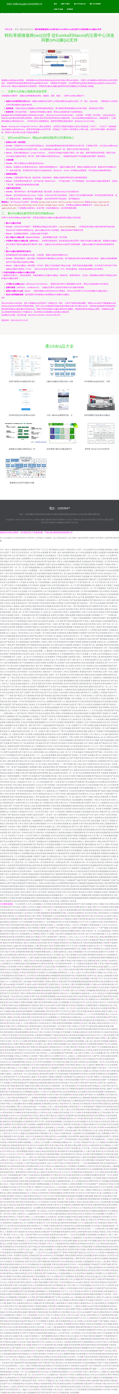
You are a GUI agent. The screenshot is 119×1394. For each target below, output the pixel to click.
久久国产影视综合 (53, 597)
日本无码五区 (104, 1121)
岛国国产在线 (89, 803)
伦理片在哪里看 (62, 734)
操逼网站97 (62, 973)
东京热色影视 (93, 1080)
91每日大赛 (65, 1026)
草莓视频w (73, 922)
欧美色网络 (59, 1065)
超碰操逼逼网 (35, 1127)
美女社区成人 (105, 764)
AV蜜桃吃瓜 (63, 791)
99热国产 (106, 1136)
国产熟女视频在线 (31, 698)
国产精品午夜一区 (86, 582)
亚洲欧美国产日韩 (77, 853)
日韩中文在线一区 (7, 1041)
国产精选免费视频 (89, 791)
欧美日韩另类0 (90, 624)
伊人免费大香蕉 (16, 1044)
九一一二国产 (46, 910)
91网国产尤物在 (39, 856)
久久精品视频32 (74, 993)
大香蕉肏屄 (65, 987)
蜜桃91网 (99, 1065)
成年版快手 (47, 809)
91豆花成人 (15, 758)
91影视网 (4, 576)
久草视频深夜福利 (21, 770)
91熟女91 (113, 1095)
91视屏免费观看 (40, 978)
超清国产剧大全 (6, 630)
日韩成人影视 (9, 603)
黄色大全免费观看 (61, 1002)
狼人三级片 (63, 856)
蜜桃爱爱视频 (88, 567)
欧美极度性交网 (90, 964)
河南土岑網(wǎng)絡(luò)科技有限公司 (24, 4)
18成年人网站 (46, 642)
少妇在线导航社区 (67, 1154)
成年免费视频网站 (11, 663)
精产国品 (37, 758)
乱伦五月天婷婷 (69, 776)
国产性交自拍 (14, 907)
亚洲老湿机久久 (101, 1020)
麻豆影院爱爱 (87, 690)
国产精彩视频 (75, 600)
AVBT (12, 1026)
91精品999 (93, 1145)
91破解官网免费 (79, 1127)
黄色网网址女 (54, 654)
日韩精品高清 (96, 716)
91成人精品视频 (76, 567)
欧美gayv (103, 594)
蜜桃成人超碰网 (18, 859)
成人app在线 (59, 609)
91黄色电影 (97, 672)
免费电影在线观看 (89, 642)
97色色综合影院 (62, 1169)
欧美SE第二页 (32, 764)
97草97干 (114, 1133)
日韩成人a (6, 847)
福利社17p (80, 1065)
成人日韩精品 (11, 812)
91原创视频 (85, 812)
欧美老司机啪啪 (92, 1089)
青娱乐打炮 (106, 1178)
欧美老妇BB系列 (20, 1095)
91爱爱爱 (58, 1077)
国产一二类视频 (30, 1098)
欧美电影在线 (50, 734)
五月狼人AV (111, 973)
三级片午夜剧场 (93, 949)
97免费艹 (45, 719)
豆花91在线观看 (110, 1169)
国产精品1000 (21, 761)
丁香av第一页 (49, 1169)
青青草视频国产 (11, 1050)
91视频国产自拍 (85, 633)
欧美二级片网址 (99, 806)
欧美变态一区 (27, 553)
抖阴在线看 (113, 907)
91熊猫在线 (76, 1172)
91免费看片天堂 (46, 1118)
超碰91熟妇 (84, 1136)
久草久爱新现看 (87, 1160)
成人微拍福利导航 (62, 853)
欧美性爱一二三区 (79, 1163)
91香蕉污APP (92, 779)
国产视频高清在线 (34, 645)
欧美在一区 (21, 1074)
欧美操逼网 (62, 1107)
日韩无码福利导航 (16, 925)
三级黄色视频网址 (13, 776)
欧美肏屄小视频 (46, 1077)
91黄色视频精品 (96, 1154)
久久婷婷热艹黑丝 (35, 1056)
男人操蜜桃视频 (22, 642)
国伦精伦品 (9, 1047)
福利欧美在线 (44, 794)
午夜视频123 (53, 737)
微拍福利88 (86, 981)
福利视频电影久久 (106, 749)
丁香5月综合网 (37, 681)
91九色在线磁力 (48, 1127)
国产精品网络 (108, 827)
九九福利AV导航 (103, 969)
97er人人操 (101, 1035)
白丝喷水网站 (20, 1047)
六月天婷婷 (96, 1178)
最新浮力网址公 (107, 1011)
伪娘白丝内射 (107, 1101)
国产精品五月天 (20, 696)
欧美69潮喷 (66, 597)
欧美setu (33, 1032)
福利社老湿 (88, 1118)
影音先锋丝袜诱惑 (29, 1113)
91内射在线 (108, 1154)
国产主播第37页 (18, 800)
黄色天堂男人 (63, 612)
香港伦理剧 (28, 648)
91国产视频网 (110, 728)
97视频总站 (5, 1145)
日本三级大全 (94, 734)
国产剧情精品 (91, 559)
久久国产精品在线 (30, 1163)
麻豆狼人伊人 (69, 1181)
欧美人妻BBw (100, 1148)
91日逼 (33, 830)
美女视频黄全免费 (98, 704)
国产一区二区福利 (74, 570)
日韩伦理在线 (36, 1017)
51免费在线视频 (111, 993)
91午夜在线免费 (84, 701)
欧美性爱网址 (99, 1116)
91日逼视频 (32, 776)
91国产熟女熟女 (15, 1080)
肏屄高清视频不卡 (107, 919)
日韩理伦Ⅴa (82, 1062)
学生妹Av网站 (10, 559)
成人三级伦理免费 (104, 559)
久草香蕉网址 (104, 999)
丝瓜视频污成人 (49, 827)
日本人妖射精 (7, 698)
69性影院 (33, 594)
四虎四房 (68, 809)
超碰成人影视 (61, 636)
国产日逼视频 (29, 1124)
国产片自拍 (66, 669)
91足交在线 (66, 1175)
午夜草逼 (93, 978)
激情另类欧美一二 (55, 764)
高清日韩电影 (111, 815)
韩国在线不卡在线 (36, 1023)
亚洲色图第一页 (94, 1062)
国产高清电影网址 (28, 701)
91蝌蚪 (18, 1113)
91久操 (14, 651)
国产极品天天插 (102, 940)
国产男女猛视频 (88, 782)
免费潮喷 (19, 627)
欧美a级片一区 (35, 1107)
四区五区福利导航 (107, 1163)
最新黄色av (99, 818)
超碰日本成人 (65, 928)
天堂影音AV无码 (110, 910)
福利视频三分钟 (44, 1041)
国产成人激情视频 (95, 645)
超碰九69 (47, 1014)
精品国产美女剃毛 (108, 576)
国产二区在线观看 (85, 550)
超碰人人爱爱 (52, 952)
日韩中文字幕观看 (35, 556)
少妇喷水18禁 (43, 731)
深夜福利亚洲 (7, 803)
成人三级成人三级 (13, 633)
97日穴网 (13, 687)
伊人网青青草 (61, 660)
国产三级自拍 (59, 937)
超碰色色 (36, 1020)
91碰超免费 (29, 838)
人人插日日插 (89, 1151)
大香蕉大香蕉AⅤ (51, 981)
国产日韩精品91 (9, 594)
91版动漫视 (7, 1118)
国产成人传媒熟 (106, 1083)
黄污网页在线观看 (57, 1044)
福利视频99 (27, 1011)
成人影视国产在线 (61, 663)
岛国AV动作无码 (34, 621)
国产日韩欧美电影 (32, 612)
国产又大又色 (17, 1077)
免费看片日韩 (60, 845)
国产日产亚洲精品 (67, 630)
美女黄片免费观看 (103, 809)
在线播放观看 (38, 734)
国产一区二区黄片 (15, 728)
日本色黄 (16, 1017)
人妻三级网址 (111, 1038)
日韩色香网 (21, 1139)
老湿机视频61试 (53, 958)
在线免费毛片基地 (22, 937)
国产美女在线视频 (99, 633)
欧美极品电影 (5, 612)
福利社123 (80, 1059)
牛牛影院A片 (53, 740)
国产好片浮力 (5, 651)
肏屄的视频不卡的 (94, 1068)
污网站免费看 (69, 615)
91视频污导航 (19, 773)
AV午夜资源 (11, 1035)
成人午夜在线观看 (83, 553)
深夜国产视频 (71, 836)
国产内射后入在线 (27, 806)
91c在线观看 (97, 1053)
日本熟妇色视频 (16, 1083)
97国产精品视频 (111, 612)
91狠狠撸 (85, 576)
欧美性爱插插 (15, 600)
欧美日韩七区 (82, 999)
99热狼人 (4, 967)
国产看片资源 (64, 624)
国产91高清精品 (59, 570)
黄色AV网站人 (78, 841)
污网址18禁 (101, 841)
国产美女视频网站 (22, 716)
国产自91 (22, 990)
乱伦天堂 (83, 821)
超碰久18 (31, 1095)
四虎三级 (22, 919)
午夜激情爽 (91, 1044)
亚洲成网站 (45, 1175)
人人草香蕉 (92, 630)
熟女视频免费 (5, 1136)
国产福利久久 (90, 1095)
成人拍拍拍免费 (16, 648)
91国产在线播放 (88, 755)
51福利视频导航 (18, 1062)
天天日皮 (6, 1053)
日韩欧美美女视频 (63, 749)
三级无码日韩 (92, 1166)
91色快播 (99, 636)
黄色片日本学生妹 (59, 1014)
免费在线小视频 (33, 630)
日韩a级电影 (44, 782)
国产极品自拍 (13, 815)
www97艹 (60, 1139)
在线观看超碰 (96, 1169)
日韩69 (53, 1109)
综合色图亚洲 (10, 955)
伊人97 (20, 1154)
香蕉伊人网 (79, 931)
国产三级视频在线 (39, 841)
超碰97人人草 (39, 1092)
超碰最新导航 (70, 934)
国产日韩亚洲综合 (63, 800)
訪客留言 (70, 9)
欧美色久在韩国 (100, 1008)
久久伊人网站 (98, 1172)
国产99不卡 (38, 725)
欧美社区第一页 (12, 791)
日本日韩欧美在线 (61, 818)
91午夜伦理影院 (22, 999)
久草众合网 (72, 1083)
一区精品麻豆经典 (27, 615)
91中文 (49, 722)
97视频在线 (73, 1089)
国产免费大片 (34, 836)
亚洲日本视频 (40, 663)
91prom (3, 1029)
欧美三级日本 (23, 752)
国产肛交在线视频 (75, 1014)
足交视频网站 (111, 1074)
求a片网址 (54, 645)
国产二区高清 (55, 782)
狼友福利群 (46, 990)
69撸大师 (37, 1002)
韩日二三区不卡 (109, 1068)
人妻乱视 (11, 609)
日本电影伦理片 (46, 690)
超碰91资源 (93, 687)
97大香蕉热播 (26, 922)
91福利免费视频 (76, 847)
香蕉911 (33, 564)
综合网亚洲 (86, 1130)
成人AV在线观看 (60, 838)
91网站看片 (44, 1133)
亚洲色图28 (24, 934)
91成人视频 (81, 949)
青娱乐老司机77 (9, 916)
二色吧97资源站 (76, 624)
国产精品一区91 (47, 812)
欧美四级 (12, 967)
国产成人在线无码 (111, 812)
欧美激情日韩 (104, 725)
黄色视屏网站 (58, 684)
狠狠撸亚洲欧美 (74, 561)
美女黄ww (40, 1154)
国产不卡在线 (11, 591)
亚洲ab (100, 642)
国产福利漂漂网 (85, 910)
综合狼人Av (30, 1062)
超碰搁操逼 (47, 961)
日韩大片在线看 (81, 654)
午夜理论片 (12, 836)
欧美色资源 (61, 916)
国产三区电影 (14, 806)
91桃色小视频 (23, 850)
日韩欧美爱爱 (59, 666)
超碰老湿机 (105, 931)
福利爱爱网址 (69, 722)
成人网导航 (93, 1071)
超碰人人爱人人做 (49, 1107)
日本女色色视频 (13, 969)
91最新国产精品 (74, 657)
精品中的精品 (98, 612)
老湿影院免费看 (34, 949)
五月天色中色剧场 (35, 1008)
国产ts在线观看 (45, 788)
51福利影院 (48, 821)
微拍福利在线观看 (19, 550)
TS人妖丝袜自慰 (48, 1181)
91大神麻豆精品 (17, 964)
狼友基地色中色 (67, 976)
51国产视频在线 (63, 1101)
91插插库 (100, 564)
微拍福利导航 (34, 1181)
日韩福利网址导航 (52, 770)
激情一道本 (25, 1136)
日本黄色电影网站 (70, 910)
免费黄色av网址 (31, 779)
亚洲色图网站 (39, 838)
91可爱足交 (55, 1175)
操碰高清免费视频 (65, 627)
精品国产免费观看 (37, 687)
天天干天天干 (84, 922)
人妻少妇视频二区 (77, 698)
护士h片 (3, 1175)
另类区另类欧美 (10, 707)
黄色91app (12, 1005)
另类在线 (68, 1130)
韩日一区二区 (70, 585)
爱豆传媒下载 (11, 824)
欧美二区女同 (34, 812)
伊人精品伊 (105, 1032)
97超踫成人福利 (70, 919)
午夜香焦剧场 (93, 925)
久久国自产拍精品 (73, 651)
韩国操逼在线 (110, 946)
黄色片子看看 (26, 1148)
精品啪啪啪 (75, 981)
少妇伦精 (97, 1118)
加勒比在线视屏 (64, 779)
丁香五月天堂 (15, 553)
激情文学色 (7, 800)
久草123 (34, 794)
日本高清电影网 (59, 642)
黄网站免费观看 (24, 1142)
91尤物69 (12, 690)
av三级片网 (104, 1086)
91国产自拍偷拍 (22, 564)
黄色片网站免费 (74, 1145)
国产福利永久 (21, 556)
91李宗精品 (17, 785)
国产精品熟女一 (83, 603)
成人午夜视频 (80, 707)
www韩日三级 (109, 916)
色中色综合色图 (73, 916)
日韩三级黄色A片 (105, 651)
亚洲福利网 (20, 952)
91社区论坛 (41, 701)
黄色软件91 (105, 681)
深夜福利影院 (16, 1145)
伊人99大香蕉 (108, 1062)
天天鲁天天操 (43, 1059)
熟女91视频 (27, 1104)
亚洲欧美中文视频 (108, 856)
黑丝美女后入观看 (80, 1071)
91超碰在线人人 (77, 1017)
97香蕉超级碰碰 (109, 731)
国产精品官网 (105, 996)
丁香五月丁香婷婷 (108, 821)
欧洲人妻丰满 (69, 1035)
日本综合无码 (28, 1053)
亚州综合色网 (15, 987)
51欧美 (17, 615)
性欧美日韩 (71, 996)
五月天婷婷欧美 (80, 639)
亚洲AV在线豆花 (79, 809)
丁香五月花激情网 (67, 731)
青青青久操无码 (50, 1124)
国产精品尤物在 (41, 675)
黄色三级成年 (29, 704)
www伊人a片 (13, 1116)
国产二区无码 (63, 830)
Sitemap (74, 522)
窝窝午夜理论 (7, 770)
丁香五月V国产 (12, 749)
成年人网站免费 (8, 761)
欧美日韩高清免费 (92, 770)
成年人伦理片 (100, 815)
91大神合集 (5, 648)
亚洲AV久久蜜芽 (9, 1127)
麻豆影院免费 (110, 818)
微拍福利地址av (25, 1038)
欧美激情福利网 (26, 845)
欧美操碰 (89, 806)
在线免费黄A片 (12, 582)
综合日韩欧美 (104, 591)
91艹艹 (104, 615)
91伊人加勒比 (75, 716)
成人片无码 (54, 794)
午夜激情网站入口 (48, 916)
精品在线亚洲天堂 (49, 1151)
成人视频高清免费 (11, 746)
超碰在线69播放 (32, 940)
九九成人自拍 (97, 1130)
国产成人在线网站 (23, 609)
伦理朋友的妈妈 (95, 722)
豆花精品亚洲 (108, 1059)
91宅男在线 (109, 1151)
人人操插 (68, 1127)
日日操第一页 (38, 633)
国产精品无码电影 (88, 564)
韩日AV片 (34, 1145)
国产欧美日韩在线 (38, 693)
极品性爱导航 (21, 636)
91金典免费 (12, 752)
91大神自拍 (36, 559)
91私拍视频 (79, 1041)
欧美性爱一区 (51, 964)
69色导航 (111, 1008)
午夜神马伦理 (27, 833)
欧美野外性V (81, 967)
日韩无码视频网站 (66, 740)
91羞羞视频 (65, 648)
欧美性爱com (77, 1175)
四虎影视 (50, 639)
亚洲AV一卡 (91, 719)
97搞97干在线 (27, 1175)
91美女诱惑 (82, 955)
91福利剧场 (61, 633)
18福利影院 (5, 618)
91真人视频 (52, 1113)
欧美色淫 (64, 576)
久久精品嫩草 (16, 1104)
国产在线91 (76, 669)
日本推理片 (63, 737)
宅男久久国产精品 (74, 767)
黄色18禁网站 (104, 707)
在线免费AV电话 (32, 1166)
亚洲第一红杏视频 (107, 1080)
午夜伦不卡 (12, 576)
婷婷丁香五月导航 (79, 1011)
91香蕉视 (112, 567)
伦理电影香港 (35, 710)
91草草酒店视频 (58, 585)
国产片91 (6, 666)
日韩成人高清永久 (75, 940)
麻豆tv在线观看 (65, 645)
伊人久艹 (100, 946)
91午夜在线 (90, 833)
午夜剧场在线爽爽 (66, 931)
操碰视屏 (85, 600)
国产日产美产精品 (67, 707)
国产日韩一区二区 (110, 624)
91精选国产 (7, 704)
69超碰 (111, 1041)
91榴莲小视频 (37, 624)
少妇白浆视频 (83, 1139)
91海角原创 (74, 1178)
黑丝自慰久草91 (46, 946)
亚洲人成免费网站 (23, 559)
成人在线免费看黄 (48, 755)
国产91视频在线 (30, 1083)
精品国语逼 (100, 990)
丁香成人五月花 (41, 654)
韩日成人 (13, 782)
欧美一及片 (53, 815)
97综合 (30, 955)
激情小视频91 (23, 1127)
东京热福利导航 (31, 1133)
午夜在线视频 (8, 1059)
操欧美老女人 (83, 710)
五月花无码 (51, 1038)
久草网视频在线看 (13, 669)
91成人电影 (99, 937)
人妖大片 (72, 815)
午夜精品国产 (42, 984)
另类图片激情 (59, 946)
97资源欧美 (58, 1029)
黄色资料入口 (75, 818)
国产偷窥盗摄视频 (32, 567)
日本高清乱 (40, 1139)
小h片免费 (59, 621)
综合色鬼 (16, 1014)
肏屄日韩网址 (92, 987)
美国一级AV (42, 579)
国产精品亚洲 (17, 704)
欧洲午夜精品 (93, 1086)
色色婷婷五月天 (58, 990)
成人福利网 (51, 1101)
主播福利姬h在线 (109, 678)
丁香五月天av (59, 821)
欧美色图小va (19, 913)
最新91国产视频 (22, 1086)
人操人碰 (77, 1053)
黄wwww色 (45, 588)
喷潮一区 (27, 728)
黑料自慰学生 (50, 1136)
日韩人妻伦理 (87, 1038)
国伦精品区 (43, 1047)
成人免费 (45, 710)
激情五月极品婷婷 (77, 559)
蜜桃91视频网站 (107, 958)
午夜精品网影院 (27, 669)
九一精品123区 (26, 961)
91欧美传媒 (23, 1181)
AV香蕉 (89, 1050)
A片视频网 (63, 710)
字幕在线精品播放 (107, 740)
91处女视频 (13, 1002)
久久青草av (42, 1113)
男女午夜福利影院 (11, 809)
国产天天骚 (27, 931)
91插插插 (22, 764)
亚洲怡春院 (46, 1104)
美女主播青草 (25, 639)
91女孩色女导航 (11, 990)
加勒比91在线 (96, 922)
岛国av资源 (83, 687)
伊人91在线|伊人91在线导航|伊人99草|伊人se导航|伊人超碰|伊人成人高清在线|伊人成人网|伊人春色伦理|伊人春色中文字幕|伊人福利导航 (56, 538)
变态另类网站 (32, 928)
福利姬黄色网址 (16, 654)
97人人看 (27, 841)
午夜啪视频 (40, 830)
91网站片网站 (74, 1160)
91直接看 (82, 946)
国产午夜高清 (52, 743)
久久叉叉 (95, 746)
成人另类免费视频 (19, 1151)
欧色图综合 (108, 981)
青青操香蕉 (101, 1157)
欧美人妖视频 (89, 940)
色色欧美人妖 (44, 1163)
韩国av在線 (38, 1169)
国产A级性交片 (13, 934)
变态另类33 (50, 1011)
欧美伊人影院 (28, 654)
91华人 (99, 624)
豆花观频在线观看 (81, 984)
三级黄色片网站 (18, 734)
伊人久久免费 (21, 1041)
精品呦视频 (45, 836)
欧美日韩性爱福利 (62, 746)
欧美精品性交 (21, 603)
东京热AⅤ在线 (91, 913)
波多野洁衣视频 (57, 615)
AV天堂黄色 (103, 907)
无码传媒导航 (28, 743)
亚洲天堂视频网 (11, 1178)
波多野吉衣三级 (78, 719)
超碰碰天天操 (45, 585)
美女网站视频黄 (39, 824)
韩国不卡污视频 (47, 934)
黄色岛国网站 (82, 594)
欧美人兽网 (62, 1124)
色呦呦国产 (48, 1035)
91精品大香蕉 (99, 1038)
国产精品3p (96, 776)
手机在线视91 (70, 1086)
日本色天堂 (22, 1035)
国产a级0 (4, 556)
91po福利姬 (68, 1041)
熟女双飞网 (81, 943)
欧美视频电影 (76, 850)
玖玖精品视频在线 (14, 1109)
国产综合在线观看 (40, 553)
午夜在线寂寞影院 (74, 1020)
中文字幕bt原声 (29, 737)
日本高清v (4, 838)
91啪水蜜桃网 (51, 830)
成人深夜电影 (95, 576)
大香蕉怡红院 (21, 1026)
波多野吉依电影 (47, 621)
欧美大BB (91, 639)
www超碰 (10, 984)
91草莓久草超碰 (106, 597)
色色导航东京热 (109, 1077)
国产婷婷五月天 (16, 743)
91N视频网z (28, 1092)
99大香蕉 (41, 964)
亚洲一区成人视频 (110, 672)
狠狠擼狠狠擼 (11, 850)
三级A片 (52, 800)
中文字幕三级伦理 (68, 1047)
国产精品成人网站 (29, 1109)
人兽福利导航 (19, 803)
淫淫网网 (50, 663)
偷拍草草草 (95, 773)
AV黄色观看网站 (84, 618)
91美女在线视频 (6, 615)
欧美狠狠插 (86, 716)
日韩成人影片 (17, 675)
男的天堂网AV (29, 675)
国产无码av (16, 740)
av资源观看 (52, 1098)
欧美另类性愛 (61, 1083)
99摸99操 (42, 1083)
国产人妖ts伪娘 (25, 981)
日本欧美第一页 (31, 788)
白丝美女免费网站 (57, 564)
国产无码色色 (50, 716)
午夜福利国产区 (69, 1077)
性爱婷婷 (68, 690)
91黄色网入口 (30, 1044)
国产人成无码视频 (100, 579)
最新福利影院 (99, 767)
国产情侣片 (18, 841)
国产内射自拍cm (92, 1083)
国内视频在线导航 (85, 1116)
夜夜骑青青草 (19, 573)
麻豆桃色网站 (94, 850)
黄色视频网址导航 (71, 681)
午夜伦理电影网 (59, 651)
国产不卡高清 (50, 687)
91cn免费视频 (60, 1118)
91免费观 (110, 1157)
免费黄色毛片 (57, 573)
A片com (49, 824)
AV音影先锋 (46, 907)
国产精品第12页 (105, 743)
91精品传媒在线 (106, 984)
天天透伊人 (86, 1053)
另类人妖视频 (105, 746)
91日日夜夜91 (33, 585)
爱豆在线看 (77, 690)
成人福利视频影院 (37, 999)
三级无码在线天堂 (62, 761)
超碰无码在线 (79, 770)
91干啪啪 (39, 850)
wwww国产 (50, 1005)
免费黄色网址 (36, 809)
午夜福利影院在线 (47, 940)
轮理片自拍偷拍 (48, 749)
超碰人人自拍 (23, 1029)
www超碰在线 (57, 1166)
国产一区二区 (88, 556)
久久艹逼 (71, 967)
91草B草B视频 (70, 603)
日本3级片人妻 (67, 984)
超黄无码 (99, 794)
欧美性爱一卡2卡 (105, 1175)
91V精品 (81, 990)
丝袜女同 (106, 722)
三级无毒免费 (61, 785)
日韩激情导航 (80, 976)
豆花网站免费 (111, 1142)
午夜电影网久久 (51, 600)
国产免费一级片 (55, 553)
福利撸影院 (108, 636)
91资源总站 (41, 1071)
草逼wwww (63, 803)
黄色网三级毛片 (87, 818)
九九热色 (24, 1107)
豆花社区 (66, 1068)
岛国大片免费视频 (29, 570)
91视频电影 (101, 588)
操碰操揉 (50, 853)
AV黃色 (22, 973)
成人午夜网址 (52, 728)
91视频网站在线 (22, 594)
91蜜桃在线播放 (6, 913)
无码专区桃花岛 (6, 910)
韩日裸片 (60, 1130)
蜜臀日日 (59, 1056)
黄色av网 (107, 716)
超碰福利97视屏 (22, 818)
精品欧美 (49, 838)
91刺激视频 (82, 836)
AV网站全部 (48, 1148)
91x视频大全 (100, 973)
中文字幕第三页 (49, 636)
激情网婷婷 (63, 815)
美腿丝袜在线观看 (83, 776)
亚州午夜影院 (17, 1124)
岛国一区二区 (54, 719)
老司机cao (60, 1092)
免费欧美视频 (16, 731)
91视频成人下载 (37, 716)
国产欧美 (94, 651)
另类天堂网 (34, 1086)
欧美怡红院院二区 (75, 591)
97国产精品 (49, 1116)
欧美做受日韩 (57, 606)
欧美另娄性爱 (94, 1032)
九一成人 (58, 969)
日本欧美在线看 (75, 791)
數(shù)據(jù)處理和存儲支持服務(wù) (51, 520)
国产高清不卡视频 (38, 639)
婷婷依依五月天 (82, 1077)
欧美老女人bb (27, 633)
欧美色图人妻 (30, 573)
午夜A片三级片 (74, 696)
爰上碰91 (113, 838)
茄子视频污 (108, 585)
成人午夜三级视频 (68, 955)
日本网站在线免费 (7, 627)
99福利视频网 (89, 969)
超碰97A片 (103, 952)
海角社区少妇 (88, 928)
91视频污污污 (40, 791)
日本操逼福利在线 (59, 907)
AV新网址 (77, 1023)
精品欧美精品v (79, 806)
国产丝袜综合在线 (95, 967)
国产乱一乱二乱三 (105, 687)
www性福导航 (44, 1109)
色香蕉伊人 (15, 922)
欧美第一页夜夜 (62, 567)
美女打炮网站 (104, 1145)
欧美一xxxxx (93, 594)
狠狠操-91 (107, 713)
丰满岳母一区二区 (92, 931)
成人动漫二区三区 (63, 752)
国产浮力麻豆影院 (89, 1026)
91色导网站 (37, 922)
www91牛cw (5, 1062)
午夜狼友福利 (5, 940)
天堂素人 (24, 907)
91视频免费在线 (78, 833)
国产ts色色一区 (83, 958)
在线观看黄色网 (94, 838)
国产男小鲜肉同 (86, 609)
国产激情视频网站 (84, 585)
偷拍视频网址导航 (58, 913)
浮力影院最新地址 (48, 1020)
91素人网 (63, 1145)
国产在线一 (68, 606)
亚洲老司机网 (36, 1014)
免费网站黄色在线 (54, 701)
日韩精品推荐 (89, 752)
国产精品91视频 (104, 791)
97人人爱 (31, 1139)
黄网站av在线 (109, 847)
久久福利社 (89, 1065)
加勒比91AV (89, 847)
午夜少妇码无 (40, 1053)
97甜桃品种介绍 (10, 764)
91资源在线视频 (27, 722)
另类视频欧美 (12, 755)
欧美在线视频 (96, 675)
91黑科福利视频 (16, 1098)
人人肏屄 (105, 1109)
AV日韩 (11, 952)
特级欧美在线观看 (83, 615)
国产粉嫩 (77, 782)
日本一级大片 (5, 550)
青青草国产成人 (69, 594)
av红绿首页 (90, 1017)
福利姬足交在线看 (38, 728)
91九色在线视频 (34, 761)
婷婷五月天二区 (53, 1071)
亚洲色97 (32, 1178)
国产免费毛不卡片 (87, 827)
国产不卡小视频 (53, 704)
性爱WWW (62, 964)
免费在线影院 (19, 788)
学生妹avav (18, 698)
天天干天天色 (103, 978)
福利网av (22, 928)
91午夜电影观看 (74, 1038)
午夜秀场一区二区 (44, 1178)
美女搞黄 (110, 1035)
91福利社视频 (74, 693)
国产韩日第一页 (36, 1029)
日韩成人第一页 (18, 612)
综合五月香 (49, 609)
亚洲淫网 (36, 1050)
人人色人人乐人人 (73, 937)
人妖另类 (30, 976)
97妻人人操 (57, 910)
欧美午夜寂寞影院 (71, 684)
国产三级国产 (25, 693)
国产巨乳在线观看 (97, 603)
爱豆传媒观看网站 (91, 591)
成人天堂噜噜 (69, 1166)
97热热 (68, 961)
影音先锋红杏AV (45, 943)
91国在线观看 (84, 681)
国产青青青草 (38, 845)
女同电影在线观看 (25, 856)
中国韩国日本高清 (7, 597)
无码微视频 (77, 952)
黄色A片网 (74, 1169)
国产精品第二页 (6, 996)
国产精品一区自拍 (102, 752)
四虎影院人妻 (20, 943)
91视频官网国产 (95, 713)
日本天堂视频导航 (35, 591)
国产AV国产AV (16, 561)
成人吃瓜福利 (42, 627)
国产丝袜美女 (64, 600)
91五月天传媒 (100, 1124)
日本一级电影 (27, 719)
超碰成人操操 (19, 606)
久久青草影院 (5, 1077)
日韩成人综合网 (82, 1154)
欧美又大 (111, 633)
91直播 (46, 660)
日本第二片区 (23, 836)
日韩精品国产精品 (102, 1160)
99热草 (109, 1107)
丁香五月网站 (74, 737)
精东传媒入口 (34, 588)
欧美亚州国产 (37, 967)
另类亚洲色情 (44, 603)
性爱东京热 (24, 678)
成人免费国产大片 (75, 725)
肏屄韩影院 (31, 973)
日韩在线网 (63, 693)
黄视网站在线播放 (53, 669)
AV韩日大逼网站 (24, 967)
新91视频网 (111, 618)
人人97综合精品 (96, 710)
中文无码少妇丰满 (71, 1029)
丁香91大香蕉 (25, 993)
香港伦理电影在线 (58, 588)
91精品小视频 (30, 859)
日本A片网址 (45, 1166)
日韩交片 (63, 993)
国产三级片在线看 (83, 904)
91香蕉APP (32, 550)
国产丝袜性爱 (67, 1053)
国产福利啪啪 (101, 639)
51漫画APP (54, 731)
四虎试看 (69, 609)
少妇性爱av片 (57, 1050)
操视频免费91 (75, 612)
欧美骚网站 (88, 800)
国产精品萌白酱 (42, 797)
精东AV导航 (85, 1109)
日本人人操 (4, 1098)
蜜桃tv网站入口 (10, 713)
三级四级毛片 (29, 1154)
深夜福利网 (46, 1080)
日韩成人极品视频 (67, 794)
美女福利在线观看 (61, 824)
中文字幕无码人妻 (102, 582)
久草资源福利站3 (7, 976)
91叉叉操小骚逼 (32, 803)
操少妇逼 (22, 946)
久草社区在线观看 (52, 999)
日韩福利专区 (23, 812)
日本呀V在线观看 (43, 1062)
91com (7, 758)
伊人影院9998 (27, 978)
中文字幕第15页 (58, 1062)
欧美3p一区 (20, 1157)
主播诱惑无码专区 (63, 850)
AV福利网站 (73, 1098)
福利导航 (84, 693)
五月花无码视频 (64, 728)
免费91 (57, 630)
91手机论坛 (12, 830)
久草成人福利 (103, 964)
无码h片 (85, 1145)
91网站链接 (25, 1014)
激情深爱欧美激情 (81, 713)
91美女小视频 (97, 904)
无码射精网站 (34, 642)
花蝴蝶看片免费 (43, 564)
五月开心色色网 (46, 937)
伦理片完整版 (40, 669)
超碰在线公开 (52, 791)
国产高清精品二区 (99, 561)
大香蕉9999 (12, 1142)
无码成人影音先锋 (78, 1068)
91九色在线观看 (92, 785)
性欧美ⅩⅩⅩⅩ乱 (97, 573)
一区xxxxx (17, 570)
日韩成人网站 (37, 1116)
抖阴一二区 (23, 1178)
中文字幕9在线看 (87, 973)
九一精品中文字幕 (26, 1160)
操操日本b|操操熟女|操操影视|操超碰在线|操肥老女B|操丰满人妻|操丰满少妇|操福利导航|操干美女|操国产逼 (64, 886)
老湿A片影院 (26, 740)
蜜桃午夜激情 (21, 690)
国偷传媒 (29, 952)
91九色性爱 (20, 904)
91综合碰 (105, 776)
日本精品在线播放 (41, 800)
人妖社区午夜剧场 (12, 961)
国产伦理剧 (99, 758)
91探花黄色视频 (33, 910)
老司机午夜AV (98, 1002)
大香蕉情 (32, 1026)
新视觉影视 (84, 684)
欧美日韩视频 (102, 1041)
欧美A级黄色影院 (78, 749)
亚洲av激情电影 (107, 698)
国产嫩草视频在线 (89, 845)
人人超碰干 (28, 1169)
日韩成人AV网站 (21, 1056)
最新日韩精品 (96, 621)
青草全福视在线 (84, 648)
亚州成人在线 (57, 1104)
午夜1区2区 (91, 1127)
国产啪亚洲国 (30, 773)
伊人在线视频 (108, 955)
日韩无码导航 (29, 1071)
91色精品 (10, 1157)
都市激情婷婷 (106, 657)
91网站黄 (56, 904)
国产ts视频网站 (8, 716)
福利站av (70, 1118)
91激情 (32, 850)
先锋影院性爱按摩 (10, 1101)
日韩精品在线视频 (27, 969)
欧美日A (39, 969)
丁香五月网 (14, 678)
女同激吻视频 (9, 636)
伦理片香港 (83, 824)
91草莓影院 (40, 600)
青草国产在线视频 (37, 576)
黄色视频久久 (20, 1059)
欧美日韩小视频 (97, 812)
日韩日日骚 (38, 1065)
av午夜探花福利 (76, 746)
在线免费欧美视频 (44, 573)
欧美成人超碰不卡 (31, 1077)
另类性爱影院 (109, 922)
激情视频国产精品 (92, 597)
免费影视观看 (72, 633)
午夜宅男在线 (111, 690)
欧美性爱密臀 (42, 773)
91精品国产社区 (66, 770)
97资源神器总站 (15, 1092)
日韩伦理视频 (37, 981)
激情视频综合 (48, 1089)
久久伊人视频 (21, 1068)
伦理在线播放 (87, 570)
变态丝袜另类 (25, 1116)
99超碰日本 (50, 1139)
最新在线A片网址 (45, 684)
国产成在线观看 (44, 776)
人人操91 (35, 1142)
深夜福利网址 (75, 663)
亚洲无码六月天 (108, 1023)
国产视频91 (47, 919)
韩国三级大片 (71, 990)
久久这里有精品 (16, 1071)
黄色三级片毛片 (36, 666)
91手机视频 (65, 1032)
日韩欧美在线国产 (98, 618)
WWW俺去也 (51, 1157)
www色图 (72, 943)
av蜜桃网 (39, 1124)
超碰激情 (37, 1104)
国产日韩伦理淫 (82, 856)
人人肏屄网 (58, 925)
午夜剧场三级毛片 (37, 1005)
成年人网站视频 (6, 788)
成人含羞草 (105, 949)
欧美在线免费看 (87, 663)
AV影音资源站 (101, 1017)
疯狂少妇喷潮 (54, 773)
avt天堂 (88, 1002)
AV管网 (100, 1127)
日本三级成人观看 (90, 743)
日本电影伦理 (40, 743)
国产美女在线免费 (78, 779)
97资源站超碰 (62, 1074)
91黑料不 (4, 815)
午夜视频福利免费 (73, 845)
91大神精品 (63, 591)
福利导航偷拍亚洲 (67, 904)
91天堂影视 (81, 815)
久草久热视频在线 (97, 1139)
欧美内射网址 (106, 684)
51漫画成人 (26, 681)
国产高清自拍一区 (105, 779)
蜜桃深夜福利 (66, 1071)
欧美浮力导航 (50, 1023)
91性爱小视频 (5, 1017)
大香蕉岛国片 (73, 1107)
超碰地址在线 (5, 949)
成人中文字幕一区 (85, 1148)
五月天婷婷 (24, 847)
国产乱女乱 (114, 776)
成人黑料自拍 (108, 737)
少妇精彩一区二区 (65, 1008)
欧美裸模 (19, 579)
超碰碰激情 (45, 913)
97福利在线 (87, 1172)
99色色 (41, 987)
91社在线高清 (81, 630)
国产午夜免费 (72, 1148)
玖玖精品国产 (26, 1130)
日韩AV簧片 (45, 1086)
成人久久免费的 (98, 1142)
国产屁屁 (61, 582)
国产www (90, 815)
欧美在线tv (52, 779)
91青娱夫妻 (31, 1059)
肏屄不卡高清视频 (68, 958)
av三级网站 (35, 934)
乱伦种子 (62, 550)
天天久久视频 (18, 1133)
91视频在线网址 (11, 1008)
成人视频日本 (97, 585)
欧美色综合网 (9, 564)
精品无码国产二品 (40, 815)
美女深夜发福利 (6, 1032)
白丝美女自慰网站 (62, 847)
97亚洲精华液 (28, 561)
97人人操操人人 (70, 1056)
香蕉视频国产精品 (48, 758)
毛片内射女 (43, 764)
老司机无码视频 (6, 1056)
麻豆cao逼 (31, 984)
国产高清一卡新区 (50, 624)
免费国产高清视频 (28, 827)
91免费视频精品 (53, 841)
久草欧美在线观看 (71, 1080)
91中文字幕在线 (20, 630)
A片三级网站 (93, 693)
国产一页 (114, 999)
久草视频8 (103, 693)
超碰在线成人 (75, 1157)
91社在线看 (100, 782)
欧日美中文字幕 (61, 922)
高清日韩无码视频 (62, 678)
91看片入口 (34, 818)
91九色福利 (61, 758)
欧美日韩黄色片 (111, 782)
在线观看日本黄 (10, 725)
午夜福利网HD (75, 1074)
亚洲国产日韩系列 (34, 919)
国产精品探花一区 (60, 725)
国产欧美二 (68, 1050)
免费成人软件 (38, 707)
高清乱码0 (86, 651)
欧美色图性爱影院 (51, 993)
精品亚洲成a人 (29, 797)
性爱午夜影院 (62, 1005)
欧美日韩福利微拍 (29, 987)
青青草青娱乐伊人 (78, 987)
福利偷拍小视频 (111, 550)
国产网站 (74, 648)
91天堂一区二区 (32, 782)
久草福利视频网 (20, 585)
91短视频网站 (77, 800)
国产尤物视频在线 (7, 818)
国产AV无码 (89, 627)
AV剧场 (3, 1142)
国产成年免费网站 (19, 645)
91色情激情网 (113, 594)
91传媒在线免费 (21, 1089)
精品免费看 (38, 651)
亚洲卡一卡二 (35, 755)
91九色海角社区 (37, 1136)
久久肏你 (108, 1002)
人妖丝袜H (71, 913)
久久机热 (44, 612)
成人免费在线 (23, 687)
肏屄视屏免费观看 (47, 996)
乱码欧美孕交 (36, 672)
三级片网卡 (59, 934)
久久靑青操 (46, 904)
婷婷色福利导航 (17, 1166)
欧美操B (15, 1065)
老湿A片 (83, 907)
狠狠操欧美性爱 (33, 696)
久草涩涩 (33, 684)
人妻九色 (10, 1089)
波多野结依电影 (74, 576)
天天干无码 (61, 1038)
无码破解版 (90, 990)
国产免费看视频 (86, 737)
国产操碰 (11, 1086)
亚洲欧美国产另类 (107, 850)
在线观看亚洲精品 (105, 666)
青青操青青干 (49, 850)
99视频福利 (55, 976)
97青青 (81, 1083)
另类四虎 (110, 588)
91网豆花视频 (50, 633)
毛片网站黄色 (52, 856)
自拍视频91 (96, 615)
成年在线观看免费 (92, 853)
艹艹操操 (73, 618)
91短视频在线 (35, 847)
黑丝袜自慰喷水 (29, 785)
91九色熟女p (32, 943)
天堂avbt (18, 931)
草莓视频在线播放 (59, 1142)
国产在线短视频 (93, 821)
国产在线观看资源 (42, 615)
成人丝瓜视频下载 (13, 588)
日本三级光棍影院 (50, 591)
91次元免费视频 (49, 1017)
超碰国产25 (57, 1068)
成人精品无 (76, 797)
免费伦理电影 (33, 690)
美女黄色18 (63, 743)
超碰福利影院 (69, 949)
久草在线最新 (77, 752)
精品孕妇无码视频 (60, 696)
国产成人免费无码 (46, 678)
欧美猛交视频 (30, 606)
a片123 (3, 755)
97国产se (83, 1080)
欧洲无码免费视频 (64, 1023)
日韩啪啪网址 (61, 967)
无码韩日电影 (57, 1080)
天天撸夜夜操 (76, 1101)
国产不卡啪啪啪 (33, 990)
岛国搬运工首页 (82, 722)
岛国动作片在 (66, 719)
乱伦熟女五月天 (101, 567)
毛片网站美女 (38, 833)
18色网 (106, 943)
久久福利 (104, 734)
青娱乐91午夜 (87, 916)
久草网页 (36, 719)
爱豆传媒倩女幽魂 (110, 627)
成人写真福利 (94, 684)
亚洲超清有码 (82, 1181)
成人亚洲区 (69, 666)
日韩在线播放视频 (86, 788)
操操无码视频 (62, 755)
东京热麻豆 (82, 1092)
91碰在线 (12, 579)
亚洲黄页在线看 (90, 1175)
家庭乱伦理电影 (57, 603)
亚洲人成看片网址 (20, 1118)
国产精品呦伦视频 (40, 931)
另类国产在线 (32, 713)
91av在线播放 (62, 687)
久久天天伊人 (11, 1154)
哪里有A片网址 (26, 758)
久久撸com (94, 984)
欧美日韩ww (90, 1035)
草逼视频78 (34, 678)
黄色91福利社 (90, 841)
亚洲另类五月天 (66, 978)
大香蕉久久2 (76, 1026)
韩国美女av (58, 919)
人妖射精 (54, 582)
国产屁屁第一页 (97, 728)
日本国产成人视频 (46, 818)
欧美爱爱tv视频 (81, 731)
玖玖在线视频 (12, 919)
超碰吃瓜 (25, 684)
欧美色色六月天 (110, 573)
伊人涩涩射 (58, 681)
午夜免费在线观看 (89, 1113)
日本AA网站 (109, 904)
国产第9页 (18, 737)
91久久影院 (106, 600)
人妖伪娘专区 (68, 1121)
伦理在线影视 (25, 746)
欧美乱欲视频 (15, 684)
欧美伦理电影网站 (61, 618)
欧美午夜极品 (84, 573)
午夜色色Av (82, 1047)
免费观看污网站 (35, 767)
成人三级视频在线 (38, 746)
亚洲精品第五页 (97, 701)
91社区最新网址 (65, 1095)
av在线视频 (61, 1136)
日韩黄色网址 (24, 749)
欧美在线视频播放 (27, 791)
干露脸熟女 (83, 838)
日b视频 (85, 678)
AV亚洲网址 (86, 669)
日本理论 (53, 797)
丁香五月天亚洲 (99, 800)
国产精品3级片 (50, 561)
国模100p (51, 1083)
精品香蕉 (46, 645)
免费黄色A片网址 (70, 579)
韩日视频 (52, 698)
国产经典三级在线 (99, 669)
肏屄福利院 (95, 958)
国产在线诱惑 (80, 794)
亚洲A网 (51, 1160)
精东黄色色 (32, 1041)
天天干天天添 (71, 946)
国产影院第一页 (24, 672)
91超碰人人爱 (10, 1074)
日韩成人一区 (69, 925)
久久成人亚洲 (76, 761)
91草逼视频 (49, 845)
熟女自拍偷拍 (44, 713)
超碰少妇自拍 (71, 1062)
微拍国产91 (102, 1044)
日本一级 (9, 767)
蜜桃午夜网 (74, 734)
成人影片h (27, 657)
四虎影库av (91, 946)
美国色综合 (97, 910)
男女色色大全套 (13, 1023)
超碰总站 (107, 1104)
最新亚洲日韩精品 (82, 675)
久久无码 (98, 827)
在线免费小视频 (102, 719)
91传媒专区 (81, 1044)
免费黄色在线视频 (72, 812)
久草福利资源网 (89, 660)
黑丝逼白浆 (49, 1065)
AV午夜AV (7, 1151)
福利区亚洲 (58, 1035)
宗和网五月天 (75, 678)
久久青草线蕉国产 (87, 1107)
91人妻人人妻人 (64, 1109)
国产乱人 (6, 684)
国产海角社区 (32, 1047)
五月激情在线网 (86, 1124)
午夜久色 (16, 1136)
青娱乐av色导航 (31, 925)
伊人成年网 (78, 1008)
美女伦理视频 (98, 550)
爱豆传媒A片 (20, 976)
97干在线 (19, 1169)
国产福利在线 (95, 600)
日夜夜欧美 (99, 663)
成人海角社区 (16, 1053)
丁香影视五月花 (92, 749)
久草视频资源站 (37, 609)
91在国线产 (41, 973)
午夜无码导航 (96, 1104)
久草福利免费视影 (44, 859)
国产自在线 (73, 710)
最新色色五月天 (25, 1020)
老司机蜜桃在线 (16, 618)
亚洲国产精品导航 (52, 576)
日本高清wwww (39, 1038)
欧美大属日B (112, 1029)
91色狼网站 (80, 1166)
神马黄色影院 (71, 1139)
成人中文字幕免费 (111, 785)
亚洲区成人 (90, 809)
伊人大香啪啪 (81, 925)
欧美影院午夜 (97, 981)
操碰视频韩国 (93, 1163)
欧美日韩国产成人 (60, 1178)
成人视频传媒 (84, 1098)
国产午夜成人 (84, 621)
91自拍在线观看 (112, 570)
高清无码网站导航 (12, 1148)
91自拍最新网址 (56, 594)
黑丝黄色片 (27, 1080)
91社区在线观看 (11, 928)
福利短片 (84, 1032)
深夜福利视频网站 (21, 1032)
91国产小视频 (87, 797)
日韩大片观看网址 (40, 648)
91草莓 (40, 827)
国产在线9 (53, 627)
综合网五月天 (13, 639)
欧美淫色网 (41, 1095)
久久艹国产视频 (101, 928)
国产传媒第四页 (41, 1160)
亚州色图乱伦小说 (107, 654)
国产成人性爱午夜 (110, 1053)
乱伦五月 (40, 785)
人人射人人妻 (73, 973)
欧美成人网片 (8, 1169)
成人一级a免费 (49, 1130)
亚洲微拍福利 (23, 1005)
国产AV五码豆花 (11, 993)
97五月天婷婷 (52, 693)
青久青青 (29, 800)
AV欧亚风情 (82, 996)
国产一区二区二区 (17, 567)
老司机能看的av (17, 1121)
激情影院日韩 (25, 794)
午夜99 (24, 776)
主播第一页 (4, 678)
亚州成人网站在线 (7, 1068)
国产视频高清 (94, 606)
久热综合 (100, 993)
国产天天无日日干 (63, 1011)
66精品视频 (48, 725)
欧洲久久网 (88, 1008)
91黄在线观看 (96, 1136)
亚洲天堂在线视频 (81, 978)
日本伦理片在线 (48, 761)
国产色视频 (68, 764)
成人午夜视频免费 (11, 845)
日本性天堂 (48, 1029)
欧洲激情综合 (79, 1050)
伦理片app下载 (78, 597)
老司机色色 (7, 1095)
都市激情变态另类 (81, 740)
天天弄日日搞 (92, 1121)
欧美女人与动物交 (72, 564)
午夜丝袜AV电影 (46, 925)
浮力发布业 (98, 916)
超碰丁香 (76, 1130)
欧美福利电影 (99, 1014)
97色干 (9, 1133)
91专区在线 (5, 693)
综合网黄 (29, 734)
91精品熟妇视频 (52, 1154)
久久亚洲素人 (45, 1142)
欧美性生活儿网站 (21, 996)
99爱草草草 (93, 1181)
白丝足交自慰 (49, 967)
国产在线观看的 (47, 847)
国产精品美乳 (9, 642)
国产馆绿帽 (61, 1020)
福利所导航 (26, 821)
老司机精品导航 (6, 1172)
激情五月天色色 (111, 609)
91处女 (52, 660)
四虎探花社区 (54, 1047)
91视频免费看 (39, 952)
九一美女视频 (48, 922)
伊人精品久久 (12, 1160)
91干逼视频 (103, 1181)
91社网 (87, 704)
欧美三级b (54, 1145)
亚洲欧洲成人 (32, 597)
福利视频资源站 (68, 553)
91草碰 (85, 645)
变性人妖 (12, 556)
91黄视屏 (6, 1124)
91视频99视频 (39, 1011)
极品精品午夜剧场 (98, 1098)
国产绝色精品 (46, 696)
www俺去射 (90, 1059)
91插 (101, 785)
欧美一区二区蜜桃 (75, 964)
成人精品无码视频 (71, 573)
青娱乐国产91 (64, 981)
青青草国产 (76, 728)
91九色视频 (22, 591)
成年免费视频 (95, 856)
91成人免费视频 (102, 1133)
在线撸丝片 (77, 645)
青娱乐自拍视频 (88, 1157)
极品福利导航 (94, 824)
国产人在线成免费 (55, 579)
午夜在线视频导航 (75, 1151)
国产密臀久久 (96, 1077)
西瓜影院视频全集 (90, 830)
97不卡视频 (37, 1148)
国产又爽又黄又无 (74, 660)
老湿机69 (63, 943)
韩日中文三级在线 (71, 1104)
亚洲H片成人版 (93, 976)
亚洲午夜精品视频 (75, 743)
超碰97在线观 (40, 958)
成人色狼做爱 (106, 976)
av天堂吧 (67, 1163)
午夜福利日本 (85, 1142)
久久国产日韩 (56, 1163)
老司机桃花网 (85, 1029)
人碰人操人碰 (90, 1041)
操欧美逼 (3, 1002)
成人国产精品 (40, 1157)
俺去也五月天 (93, 919)
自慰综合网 (46, 949)
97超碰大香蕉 (110, 564)
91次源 (99, 1059)
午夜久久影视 (43, 1032)
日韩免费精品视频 (110, 836)
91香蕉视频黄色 (68, 859)
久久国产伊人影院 (97, 1056)
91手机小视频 (34, 907)
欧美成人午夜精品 (35, 1035)
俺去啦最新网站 (18, 940)
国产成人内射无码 (62, 559)
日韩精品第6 (57, 1041)
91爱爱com (48, 681)
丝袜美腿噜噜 (30, 964)
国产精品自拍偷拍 (40, 740)
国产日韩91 (9, 585)
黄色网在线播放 (65, 833)
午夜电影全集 (78, 627)
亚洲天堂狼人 (54, 984)
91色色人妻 (95, 657)
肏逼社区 (99, 1151)
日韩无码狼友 (103, 913)
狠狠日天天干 (14, 1130)
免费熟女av (93, 999)
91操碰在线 (86, 561)
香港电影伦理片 (86, 672)
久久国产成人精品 (99, 696)
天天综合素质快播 (96, 934)
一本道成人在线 (111, 1139)
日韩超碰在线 (105, 1047)
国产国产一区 (20, 597)
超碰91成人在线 (65, 952)
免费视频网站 (66, 806)
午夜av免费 (76, 961)
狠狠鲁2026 (101, 1107)
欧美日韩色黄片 (28, 600)
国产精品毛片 (53, 978)
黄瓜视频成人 (58, 690)
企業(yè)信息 (58, 9)
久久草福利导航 (63, 1017)
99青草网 (79, 969)
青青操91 (15, 847)
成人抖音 (105, 838)
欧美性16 (79, 666)
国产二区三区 (42, 550)
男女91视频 (94, 740)
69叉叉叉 (101, 845)
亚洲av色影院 (15, 1011)
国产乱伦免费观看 (83, 773)
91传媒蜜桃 (12, 1029)
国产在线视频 (58, 722)
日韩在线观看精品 (13, 719)
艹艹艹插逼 (8, 696)
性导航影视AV (97, 648)
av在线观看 (45, 1050)
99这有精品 (37, 1130)
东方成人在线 (101, 660)
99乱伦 (11, 999)
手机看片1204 (89, 636)
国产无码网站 (49, 785)
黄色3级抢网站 (76, 556)
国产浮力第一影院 (42, 1121)
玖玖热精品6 (85, 1104)
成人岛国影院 (50, 752)
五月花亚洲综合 (10, 672)
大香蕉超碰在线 (14, 1175)
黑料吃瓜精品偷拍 (111, 645)
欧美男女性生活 (54, 1172)
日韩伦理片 (13, 779)
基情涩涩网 (16, 681)
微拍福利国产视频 (85, 579)
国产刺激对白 (15, 853)
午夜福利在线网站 (35, 660)
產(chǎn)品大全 (80, 4)
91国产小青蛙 (5, 645)
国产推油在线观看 (19, 949)
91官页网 (75, 1109)
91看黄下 (43, 928)
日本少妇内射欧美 (90, 952)
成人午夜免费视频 (42, 582)
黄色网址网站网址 (43, 806)
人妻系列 (98, 627)
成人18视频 (44, 803)
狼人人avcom (111, 1014)
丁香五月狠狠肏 (50, 1008)
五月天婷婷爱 (41, 704)
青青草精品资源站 (52, 987)
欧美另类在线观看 (95, 1092)
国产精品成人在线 (25, 651)
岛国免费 (107, 710)
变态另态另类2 (6, 785)
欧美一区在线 (60, 639)
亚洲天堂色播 (73, 907)
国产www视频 (67, 782)
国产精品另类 (66, 841)
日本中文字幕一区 (95, 836)
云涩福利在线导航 (13, 660)
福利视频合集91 (111, 937)
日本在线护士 (58, 672)
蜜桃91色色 (54, 710)
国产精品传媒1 (104, 1166)
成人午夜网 (53, 612)
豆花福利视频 (36, 749)
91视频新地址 (23, 830)
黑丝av (37, 1175)
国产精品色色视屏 (71, 621)
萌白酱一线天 (56, 776)
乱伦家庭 (30, 582)
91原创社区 (24, 710)
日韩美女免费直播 (100, 797)
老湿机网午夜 (71, 1116)
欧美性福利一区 (53, 1026)
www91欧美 (61, 996)
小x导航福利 (60, 812)
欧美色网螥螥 (56, 1121)
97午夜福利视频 (20, 621)
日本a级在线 (73, 838)
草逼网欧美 (100, 1074)
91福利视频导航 (109, 621)
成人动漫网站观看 (47, 567)
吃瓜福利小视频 (47, 630)
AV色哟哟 (65, 704)
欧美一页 (13, 856)
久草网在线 (112, 615)
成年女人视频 (62, 561)
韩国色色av (11, 1139)
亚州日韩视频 (80, 1121)
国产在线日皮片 (14, 833)
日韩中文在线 (87, 612)
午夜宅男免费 (33, 603)
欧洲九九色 (41, 1026)
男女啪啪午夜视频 (73, 642)
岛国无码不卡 (45, 1068)
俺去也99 (36, 1080)
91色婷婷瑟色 (38, 657)
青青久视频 (55, 713)
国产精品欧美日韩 (41, 955)
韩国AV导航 (34, 1118)
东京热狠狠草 (49, 657)
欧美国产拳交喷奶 (34, 636)
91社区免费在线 (88, 961)
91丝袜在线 (80, 785)
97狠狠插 (104, 773)
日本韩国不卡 (20, 984)
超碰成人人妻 (33, 946)
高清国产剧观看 (63, 698)
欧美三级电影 (25, 809)
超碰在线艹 (47, 672)
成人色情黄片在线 (90, 666)
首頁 (55, 4)
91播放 (85, 850)
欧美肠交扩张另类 (67, 675)
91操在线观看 (72, 788)
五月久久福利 (75, 1113)
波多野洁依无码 (99, 1050)
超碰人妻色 (96, 1023)
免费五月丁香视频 (95, 731)
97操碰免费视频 (56, 1059)
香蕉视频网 (90, 1133)
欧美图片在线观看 (98, 553)
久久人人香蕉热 (11, 981)
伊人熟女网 (53, 931)
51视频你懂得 (91, 1005)
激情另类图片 (103, 630)
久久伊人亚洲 (87, 937)
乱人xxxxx (91, 794)
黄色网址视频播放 (52, 707)
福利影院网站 (98, 609)
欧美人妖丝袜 (101, 961)
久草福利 (22, 582)
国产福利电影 (5, 675)
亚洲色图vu (80, 1005)
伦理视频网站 (92, 707)
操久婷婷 (14, 666)
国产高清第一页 (74, 755)
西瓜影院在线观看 (44, 606)
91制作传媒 (73, 687)
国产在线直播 (23, 755)
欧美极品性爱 (57, 949)
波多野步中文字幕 (36, 770)
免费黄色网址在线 (109, 675)
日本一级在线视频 (111, 648)
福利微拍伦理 (88, 1020)
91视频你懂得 (24, 666)
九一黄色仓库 (33, 1068)
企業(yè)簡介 (65, 4)
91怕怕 (71, 1005)
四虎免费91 (110, 603)
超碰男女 (80, 913)
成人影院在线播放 (73, 588)
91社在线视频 (19, 910)
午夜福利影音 (103, 1005)
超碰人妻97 (92, 907)
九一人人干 (88, 1014)
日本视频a (75, 1032)
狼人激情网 (73, 824)
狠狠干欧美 (14, 693)
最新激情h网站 (49, 767)
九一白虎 (24, 1023)
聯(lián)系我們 (95, 4)
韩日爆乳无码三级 (46, 618)
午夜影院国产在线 (59, 788)
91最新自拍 (95, 681)
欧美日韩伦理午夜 (16, 838)
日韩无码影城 (40, 1101)
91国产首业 (34, 996)
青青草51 (71, 785)
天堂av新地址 (32, 1074)
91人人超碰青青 (102, 803)
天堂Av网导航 (73, 1136)
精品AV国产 (44, 1145)
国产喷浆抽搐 (61, 767)
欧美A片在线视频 (68, 999)
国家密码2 (29, 1121)
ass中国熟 (35, 937)
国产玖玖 (75, 827)
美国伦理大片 (72, 550)
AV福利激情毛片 (51, 833)
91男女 (76, 609)
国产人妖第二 (17, 657)
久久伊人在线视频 (33, 904)
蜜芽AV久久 (49, 1056)
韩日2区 (26, 1145)
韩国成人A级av (34, 1151)
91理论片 (50, 746)
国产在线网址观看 (91, 725)
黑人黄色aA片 (59, 1148)
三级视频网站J (37, 821)
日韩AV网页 (70, 1065)
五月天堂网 (57, 859)
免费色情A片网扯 (13, 722)
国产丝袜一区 (106, 606)
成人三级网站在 (95, 678)
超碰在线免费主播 (105, 1026)
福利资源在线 (43, 594)
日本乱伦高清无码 (58, 836)
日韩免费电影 (54, 648)
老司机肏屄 (44, 1074)
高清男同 (72, 856)
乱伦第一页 (44, 698)
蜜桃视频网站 (40, 722)
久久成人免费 (110, 934)
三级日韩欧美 (41, 737)
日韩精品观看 (61, 657)
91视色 (24, 660)
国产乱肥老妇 (88, 767)
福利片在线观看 (48, 559)
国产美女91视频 (6, 841)
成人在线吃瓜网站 (37, 752)
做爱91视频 (77, 928)
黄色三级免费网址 (71, 672)
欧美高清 (10, 937)
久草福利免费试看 (76, 803)
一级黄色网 (85, 657)
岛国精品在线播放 (108, 853)
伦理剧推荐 (102, 761)
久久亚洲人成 (94, 654)
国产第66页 (22, 713)
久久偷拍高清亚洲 (69, 701)
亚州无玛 (8, 1163)
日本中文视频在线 (89, 761)
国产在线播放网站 (27, 663)
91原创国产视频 (29, 627)
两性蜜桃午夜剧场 (95, 955)
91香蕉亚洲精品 (62, 716)
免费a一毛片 (54, 675)
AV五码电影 (15, 978)
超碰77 (52, 1074)
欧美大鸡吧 (54, 803)
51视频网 (59, 1181)
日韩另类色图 (8, 931)
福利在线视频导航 (103, 833)
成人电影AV (60, 1116)
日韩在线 (42, 597)
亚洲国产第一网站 (25, 725)
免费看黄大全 (102, 1095)
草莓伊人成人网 (43, 1044)
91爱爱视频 (14, 624)
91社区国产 (5, 553)
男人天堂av (54, 1133)
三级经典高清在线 (17, 958)
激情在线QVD (83, 1056)
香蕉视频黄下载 (13, 1107)
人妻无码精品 (99, 570)
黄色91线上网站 (35, 1089)
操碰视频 (69, 639)
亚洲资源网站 (47, 1002)
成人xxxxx (4, 779)
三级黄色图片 (109, 794)
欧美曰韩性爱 (37, 993)
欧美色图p (80, 1035)
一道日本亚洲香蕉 (45, 570)
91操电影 (61, 797)
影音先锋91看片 (111, 1172)
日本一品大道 (73, 1142)
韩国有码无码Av (99, 1029)
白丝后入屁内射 (11, 1020)
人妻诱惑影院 (19, 1172)
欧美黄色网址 (71, 1092)
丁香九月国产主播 (25, 824)
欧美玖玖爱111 (61, 1089)
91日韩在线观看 (76, 830)
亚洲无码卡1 (85, 1169)
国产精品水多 (15, 821)
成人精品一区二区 (30, 618)
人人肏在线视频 (53, 1053)
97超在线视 (55, 806)
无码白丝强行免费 (11, 794)
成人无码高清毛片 (93, 698)
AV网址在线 (31, 1172)
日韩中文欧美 (68, 969)
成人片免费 (8, 737)
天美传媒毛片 (61, 940)
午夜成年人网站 (14, 827)
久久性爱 (78, 1118)
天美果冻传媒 (86, 696)
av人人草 (105, 1118)
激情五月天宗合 (25, 1050)
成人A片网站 (55, 955)
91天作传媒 (55, 1032)
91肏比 (5, 806)
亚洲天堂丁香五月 (76, 704)
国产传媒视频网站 (21, 767)
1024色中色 (104, 1071)
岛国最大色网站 (26, 815)
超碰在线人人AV (89, 993)
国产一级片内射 (6, 573)
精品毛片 (87, 746)
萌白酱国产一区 (30, 579)
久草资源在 (84, 734)
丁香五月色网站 (63, 556)
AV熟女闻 (23, 1008)
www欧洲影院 (110, 1127)
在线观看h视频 (112, 553)
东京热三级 (86, 1023)
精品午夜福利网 (16, 797)
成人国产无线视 (72, 758)
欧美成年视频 (40, 853)
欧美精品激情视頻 (94, 943)
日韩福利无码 (58, 809)
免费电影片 (48, 666)
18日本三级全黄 (72, 821)
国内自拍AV (49, 969)
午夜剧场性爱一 (66, 1133)
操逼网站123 (79, 1133)
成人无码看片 (13, 710)
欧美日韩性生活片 (87, 758)
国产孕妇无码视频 (105, 830)
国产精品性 (53, 550)
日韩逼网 (25, 588)
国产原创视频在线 (80, 606)
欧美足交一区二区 (88, 588)
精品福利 (21, 782)
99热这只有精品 (11, 973)
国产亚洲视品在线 (63, 827)
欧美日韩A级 (63, 1113)
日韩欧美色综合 (93, 764)
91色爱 (21, 779)
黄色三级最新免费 (107, 824)
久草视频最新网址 (67, 654)
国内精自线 (39, 561)
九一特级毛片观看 (26, 1101)
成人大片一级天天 (101, 788)
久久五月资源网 (110, 1065)
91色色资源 (13, 1038)
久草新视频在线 (66, 713)
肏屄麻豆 (6, 964)
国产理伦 (86, 1101)
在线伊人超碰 (12, 946)
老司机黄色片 (8, 1113)
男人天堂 (114, 752)
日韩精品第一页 (57, 1086)
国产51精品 (96, 1101)
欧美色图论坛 (25, 624)
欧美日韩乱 (86, 728)
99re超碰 (113, 964)
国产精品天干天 (72, 582)
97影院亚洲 (82, 919)
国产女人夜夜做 (102, 755)
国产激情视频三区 (108, 770)
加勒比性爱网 (23, 576)
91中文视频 (50, 1092)
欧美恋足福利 (78, 1095)
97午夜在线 (81, 1086)
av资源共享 (21, 916)
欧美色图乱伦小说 (25, 707)
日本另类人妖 (82, 934)
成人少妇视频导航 (110, 642)
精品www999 (8, 943)
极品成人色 (98, 737)
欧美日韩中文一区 (75, 636)
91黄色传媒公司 (26, 1065)
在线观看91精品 (28, 853)
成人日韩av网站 (104, 1113)
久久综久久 (104, 925)
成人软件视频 (99, 690)
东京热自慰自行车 (76, 1002)
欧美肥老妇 (43, 779)
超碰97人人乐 (109, 967)
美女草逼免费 (69, 1059)
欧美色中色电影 (94, 1011)
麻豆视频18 (62, 1151)
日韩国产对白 (53, 928)
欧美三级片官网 (33, 916)
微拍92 (82, 1089)
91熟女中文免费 (33, 913)
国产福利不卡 (93, 1047)
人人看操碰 (47, 651)
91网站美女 (21, 955)
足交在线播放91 (49, 556)
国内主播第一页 (14, 701)
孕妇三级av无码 (79, 764)
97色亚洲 (37, 961)
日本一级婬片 (100, 556)
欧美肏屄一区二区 (67, 773)
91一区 (68, 797)
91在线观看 (99, 847)
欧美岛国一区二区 (29, 731)
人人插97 (30, 958)
